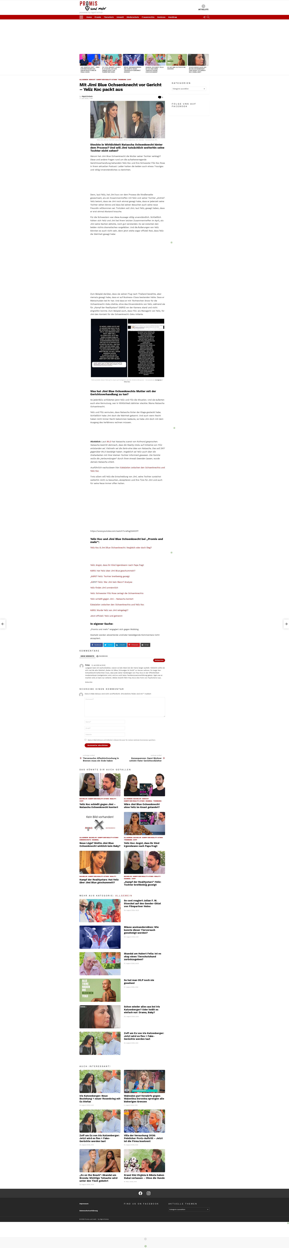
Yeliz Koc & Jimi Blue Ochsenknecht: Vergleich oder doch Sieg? (121, 547)
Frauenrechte (148, 17)
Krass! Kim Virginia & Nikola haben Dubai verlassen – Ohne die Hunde (144, 1176)
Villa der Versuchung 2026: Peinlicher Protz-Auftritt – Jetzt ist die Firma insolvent (143, 1138)
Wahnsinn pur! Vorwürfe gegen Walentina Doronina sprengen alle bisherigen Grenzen (144, 1098)
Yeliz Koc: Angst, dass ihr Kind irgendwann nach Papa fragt (141, 844)
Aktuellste (203, 9)
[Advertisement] (144, 36)
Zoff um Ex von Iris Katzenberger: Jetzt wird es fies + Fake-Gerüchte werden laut (144, 1036)
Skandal (149, 801)
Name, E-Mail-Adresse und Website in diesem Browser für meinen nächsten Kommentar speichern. (122, 740)
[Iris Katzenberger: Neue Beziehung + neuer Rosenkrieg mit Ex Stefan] (100, 1081)
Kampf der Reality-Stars (98, 799)
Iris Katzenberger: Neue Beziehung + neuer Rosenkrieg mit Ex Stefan (99, 1098)
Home (89, 17)
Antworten (159, 660)
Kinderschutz (133, 17)
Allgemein (128, 799)
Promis (98, 17)
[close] (145, 1239)
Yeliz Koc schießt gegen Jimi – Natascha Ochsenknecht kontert (98, 805)
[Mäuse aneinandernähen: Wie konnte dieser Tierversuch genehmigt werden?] (133, 60)
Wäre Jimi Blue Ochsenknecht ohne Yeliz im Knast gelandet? (142, 805)
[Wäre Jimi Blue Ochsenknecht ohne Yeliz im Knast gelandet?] (144, 784)
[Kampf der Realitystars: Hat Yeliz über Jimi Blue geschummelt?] (100, 862)
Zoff (81, 801)
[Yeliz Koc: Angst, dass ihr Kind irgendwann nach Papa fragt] (144, 823)
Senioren (161, 17)
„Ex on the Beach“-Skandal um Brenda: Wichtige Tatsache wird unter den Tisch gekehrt (98, 1178)
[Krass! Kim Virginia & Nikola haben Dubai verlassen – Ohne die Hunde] (144, 1160)
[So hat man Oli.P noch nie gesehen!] (176, 60)
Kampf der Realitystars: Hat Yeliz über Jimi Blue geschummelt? (99, 881)
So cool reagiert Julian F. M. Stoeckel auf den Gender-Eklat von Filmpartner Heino (111, 70)
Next (208, 64)
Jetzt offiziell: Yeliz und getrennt (106, 616)
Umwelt (120, 17)
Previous (80, 64)
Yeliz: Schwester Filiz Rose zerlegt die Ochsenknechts (116, 593)
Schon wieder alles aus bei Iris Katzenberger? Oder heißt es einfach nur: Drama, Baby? (197, 70)
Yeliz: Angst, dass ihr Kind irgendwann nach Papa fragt (117, 565)
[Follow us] (204, 17)
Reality (113, 799)
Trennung (157, 801)
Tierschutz (109, 17)
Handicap (172, 17)
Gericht (145, 799)
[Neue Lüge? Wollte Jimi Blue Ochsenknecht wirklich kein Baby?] (100, 823)
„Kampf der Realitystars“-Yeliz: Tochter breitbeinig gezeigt (142, 883)
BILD (109, 441)
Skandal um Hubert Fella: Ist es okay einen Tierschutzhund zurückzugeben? (155, 70)
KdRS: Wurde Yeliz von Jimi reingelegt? (109, 610)
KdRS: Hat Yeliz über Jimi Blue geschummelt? (112, 570)
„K (91, 582)
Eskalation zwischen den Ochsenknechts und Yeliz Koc (117, 604)
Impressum (83, 1204)
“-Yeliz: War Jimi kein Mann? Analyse (114, 582)
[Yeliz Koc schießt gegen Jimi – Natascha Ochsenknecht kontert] (100, 784)
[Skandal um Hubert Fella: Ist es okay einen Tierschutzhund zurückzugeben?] (154, 60)
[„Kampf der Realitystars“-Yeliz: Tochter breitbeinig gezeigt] (144, 862)
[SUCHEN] (208, 17)
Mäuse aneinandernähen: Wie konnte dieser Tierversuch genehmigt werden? (132, 70)
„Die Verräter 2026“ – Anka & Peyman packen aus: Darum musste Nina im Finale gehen (90, 70)
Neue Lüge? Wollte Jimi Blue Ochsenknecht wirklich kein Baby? (99, 844)
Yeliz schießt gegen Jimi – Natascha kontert (111, 599)
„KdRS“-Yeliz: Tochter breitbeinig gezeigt (110, 576)
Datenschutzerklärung (88, 1211)
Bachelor (83, 799)
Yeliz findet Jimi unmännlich (104, 587)
